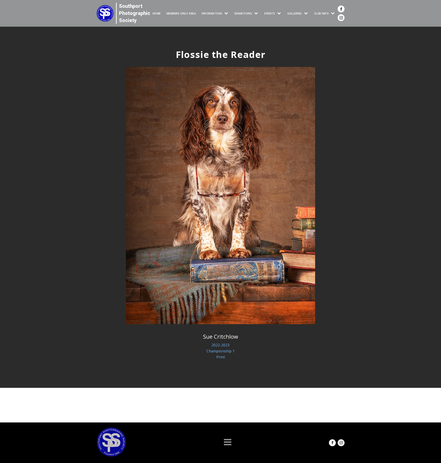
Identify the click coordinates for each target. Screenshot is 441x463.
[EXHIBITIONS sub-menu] (257, 13)
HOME (157, 13)
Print (220, 357)
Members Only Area (181, 13)
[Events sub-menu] (280, 13)
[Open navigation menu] (227, 442)
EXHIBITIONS (243, 13)
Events (269, 13)
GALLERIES (294, 13)
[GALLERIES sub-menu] (307, 13)
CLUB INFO (321, 13)
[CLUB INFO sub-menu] (333, 13)
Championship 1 (220, 351)
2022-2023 (220, 345)
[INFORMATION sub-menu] (227, 13)
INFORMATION (212, 13)
